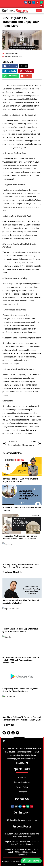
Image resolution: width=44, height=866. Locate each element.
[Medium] (41, 2)
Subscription (22, 792)
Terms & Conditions (22, 782)
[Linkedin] (33, 2)
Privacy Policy (22, 787)
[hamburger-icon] (39, 10)
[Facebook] (25, 2)
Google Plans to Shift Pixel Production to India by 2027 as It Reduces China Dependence (20, 660)
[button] (10, 66)
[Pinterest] (41, 5)
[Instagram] (29, 2)
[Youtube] (37, 2)
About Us (22, 778)
